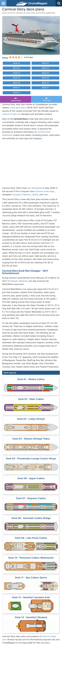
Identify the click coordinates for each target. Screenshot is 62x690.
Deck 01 (16, 63)
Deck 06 (45, 73)
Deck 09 (16, 83)
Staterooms (15, 101)
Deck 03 (16, 68)
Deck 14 (16, 93)
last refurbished (35, 188)
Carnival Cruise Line (11, 114)
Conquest (16, 194)
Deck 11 (16, 88)
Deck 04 (45, 68)
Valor (46, 194)
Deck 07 (16, 78)
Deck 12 (45, 88)
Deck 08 (45, 78)
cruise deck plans (18, 107)
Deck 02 (45, 63)
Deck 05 (16, 73)
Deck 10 (45, 83)
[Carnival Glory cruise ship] (31, 35)
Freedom (26, 194)
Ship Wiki (46, 101)
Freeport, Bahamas (19, 281)
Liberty (35, 194)
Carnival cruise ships (44, 191)
